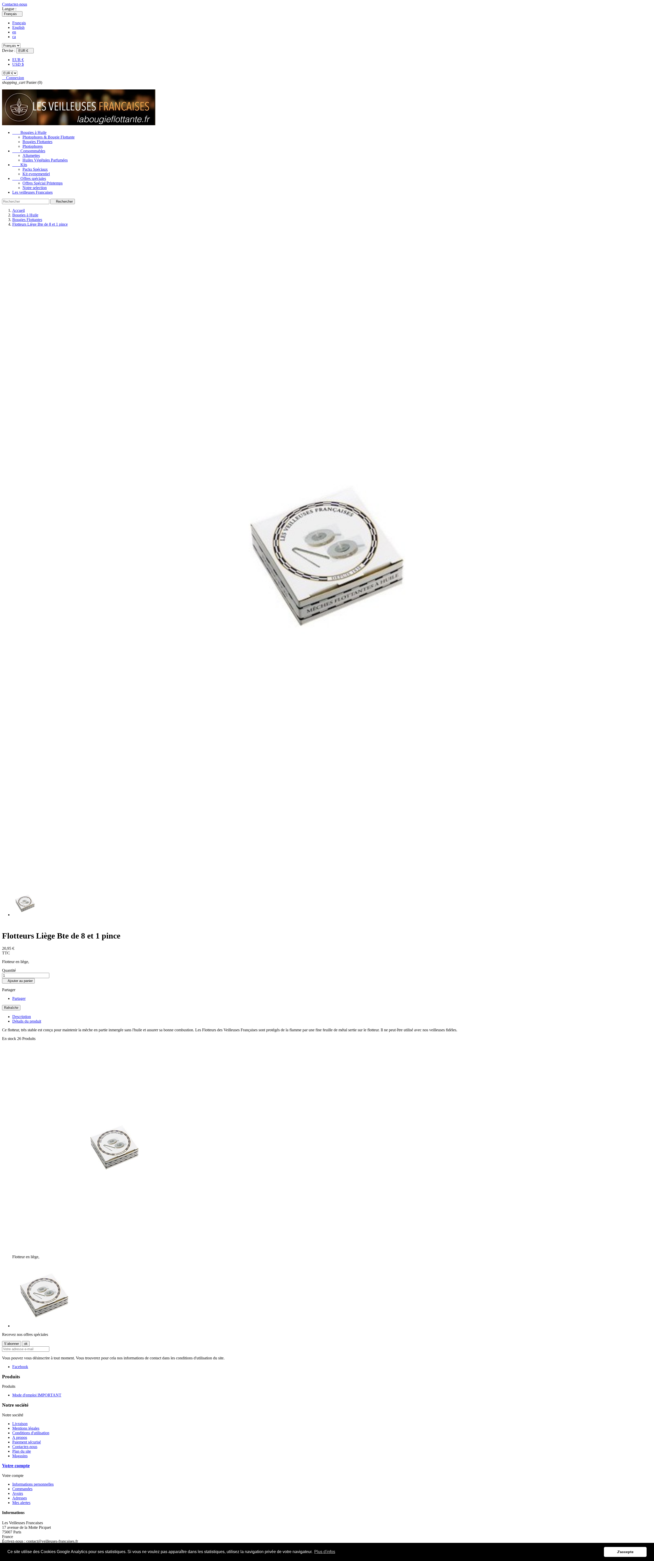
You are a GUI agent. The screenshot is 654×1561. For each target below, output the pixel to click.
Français (19, 23)
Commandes (22, 1489)
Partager (19, 998)
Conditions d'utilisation (30, 1433)
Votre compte (16, 1465)
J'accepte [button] (625, 1552)
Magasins (20, 1456)
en (14, 32)
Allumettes (31, 155)
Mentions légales (25, 1428)
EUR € (18, 59)
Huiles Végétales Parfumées (45, 160)
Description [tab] (21, 1016)
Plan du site (21, 1451)
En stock (9, 1038)
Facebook (20, 1367)
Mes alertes (21, 1502)
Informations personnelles (33, 1484)
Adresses (19, 1498)
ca (14, 36)
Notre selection (34, 188)
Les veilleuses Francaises (32, 192)
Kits (19, 165)
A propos (19, 1437)
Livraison (20, 1423)
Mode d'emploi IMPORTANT (36, 1395)
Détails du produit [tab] (26, 1021)
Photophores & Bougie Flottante (48, 137)
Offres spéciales (29, 178)
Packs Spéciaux (35, 169)
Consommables (28, 151)
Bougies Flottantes (37, 142)
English (18, 27)
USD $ (18, 64)
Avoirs (17, 1493)
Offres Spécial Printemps (42, 183)
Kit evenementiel (36, 174)
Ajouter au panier (18, 981)
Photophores (32, 146)
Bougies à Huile (29, 132)
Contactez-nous (14, 4)
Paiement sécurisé (26, 1442)
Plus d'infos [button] (324, 1552)
